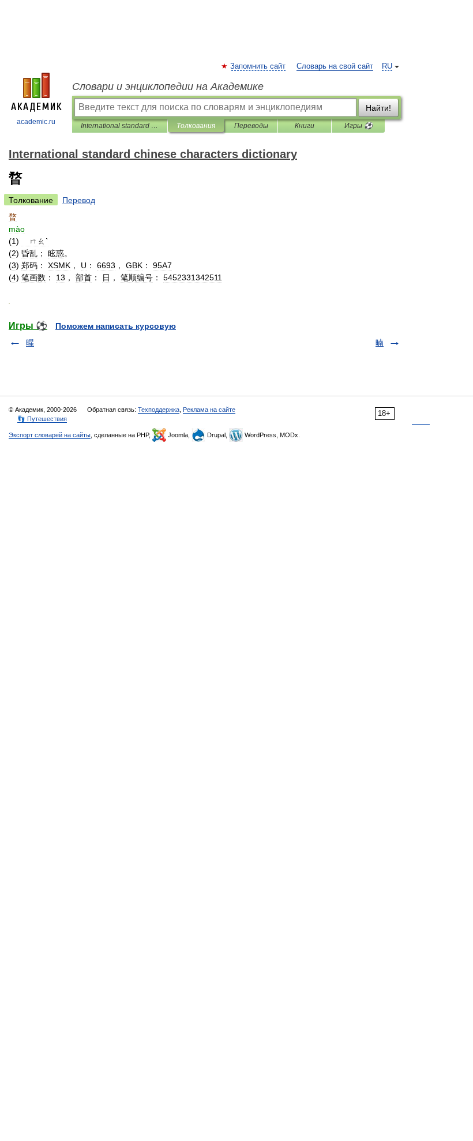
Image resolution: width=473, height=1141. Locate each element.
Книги (304, 126)
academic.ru (36, 122)
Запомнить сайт (258, 66)
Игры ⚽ (358, 126)
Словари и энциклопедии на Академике (168, 86)
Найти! (378, 107)
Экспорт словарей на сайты (50, 434)
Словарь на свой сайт (334, 66)
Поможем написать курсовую (115, 326)
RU (387, 66)
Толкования (196, 126)
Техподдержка (158, 409)
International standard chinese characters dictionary (120, 126)
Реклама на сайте (209, 409)
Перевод (78, 200)
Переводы (251, 126)
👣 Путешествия (42, 418)
